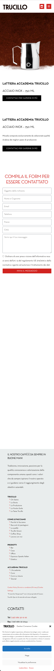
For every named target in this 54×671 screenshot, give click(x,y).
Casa (13, 551)
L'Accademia (15, 570)
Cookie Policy (23, 667)
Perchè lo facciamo (18, 522)
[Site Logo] (9, 7)
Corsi (13, 573)
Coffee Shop (16, 534)
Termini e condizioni (24, 587)
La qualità (14, 528)
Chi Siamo (15, 500)
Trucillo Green (16, 531)
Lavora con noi (16, 537)
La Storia (14, 503)
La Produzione (16, 505)
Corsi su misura (17, 576)
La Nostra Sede (17, 508)
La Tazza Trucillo (17, 511)
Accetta (27, 649)
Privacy (31, 667)
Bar (12, 548)
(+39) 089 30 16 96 (19, 618)
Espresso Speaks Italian (20, 556)
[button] (50, 626)
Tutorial (13, 579)
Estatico (14, 559)
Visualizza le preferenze (27, 662)
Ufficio (13, 553)
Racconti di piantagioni (19, 525)
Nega (27, 655)
